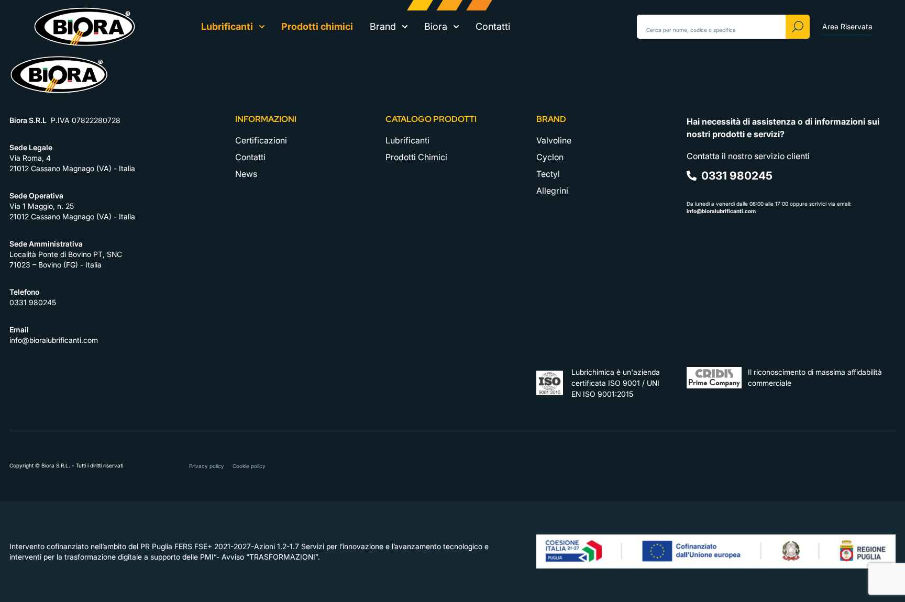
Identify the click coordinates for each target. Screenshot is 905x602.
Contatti (493, 26)
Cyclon (550, 157)
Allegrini (552, 190)
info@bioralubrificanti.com (53, 340)
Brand (383, 26)
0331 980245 (32, 302)
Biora (435, 26)
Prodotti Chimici (416, 157)
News (246, 174)
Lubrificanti (227, 26)
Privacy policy (206, 466)
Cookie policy (249, 466)
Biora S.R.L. (56, 465)
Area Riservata (847, 26)
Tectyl (548, 174)
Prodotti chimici (317, 26)
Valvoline (553, 140)
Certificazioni (261, 140)
